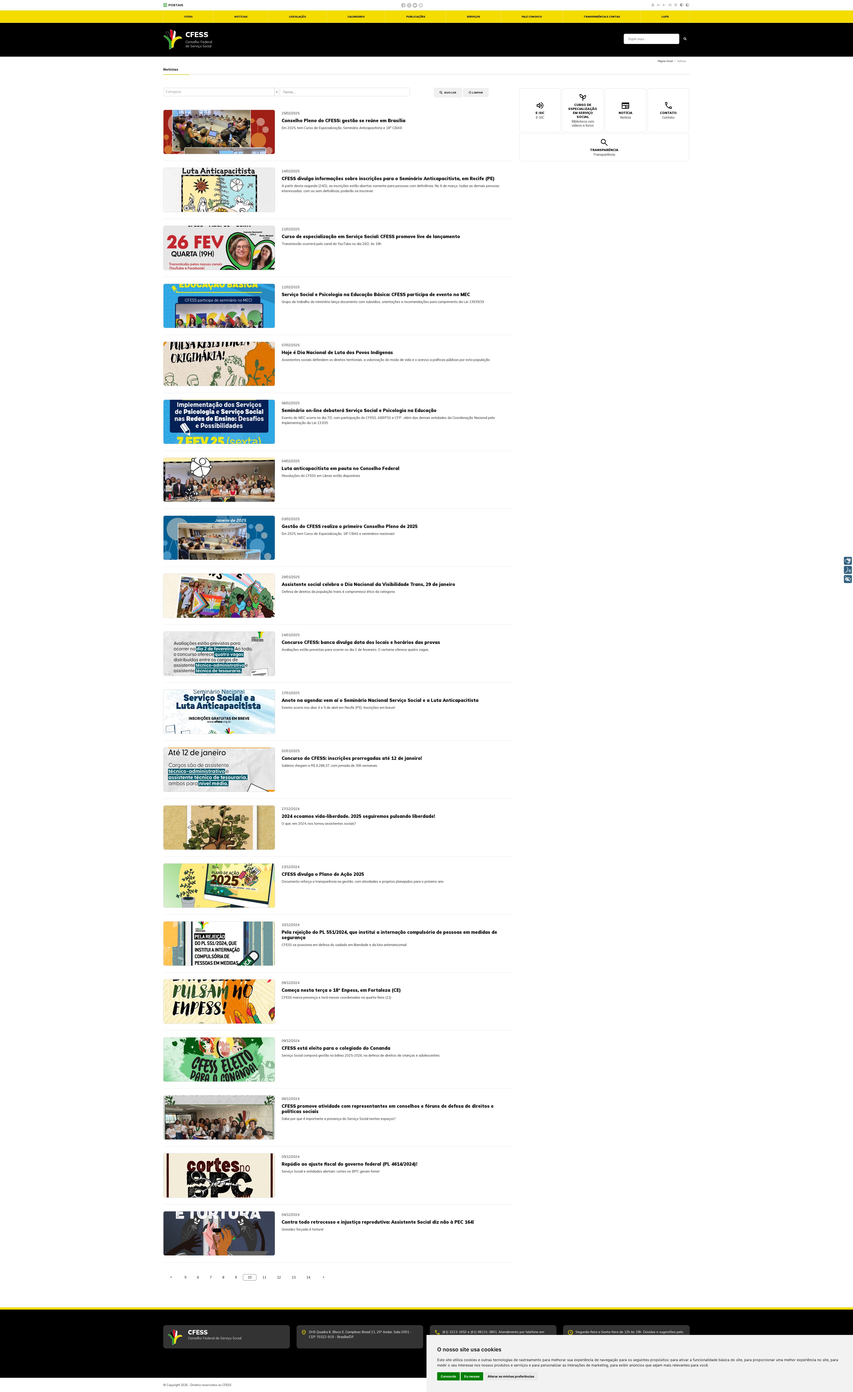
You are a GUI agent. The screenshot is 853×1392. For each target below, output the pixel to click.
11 (264, 1277)
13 (294, 1277)
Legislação (297, 16)
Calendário (356, 16)
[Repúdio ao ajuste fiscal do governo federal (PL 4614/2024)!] (219, 1175)
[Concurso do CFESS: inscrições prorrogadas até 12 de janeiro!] (219, 769)
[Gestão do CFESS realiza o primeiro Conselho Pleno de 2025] (219, 537)
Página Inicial (665, 61)
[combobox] (221, 92)
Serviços (473, 16)
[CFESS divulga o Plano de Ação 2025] (219, 885)
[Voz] (848, 570)
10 (250, 1277)
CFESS (188, 16)
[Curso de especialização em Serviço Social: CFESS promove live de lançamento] (219, 247)
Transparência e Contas (602, 16)
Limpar (477, 92)
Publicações (415, 16)
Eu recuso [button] (472, 1376)
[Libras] (848, 561)
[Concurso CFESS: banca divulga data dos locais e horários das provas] (219, 653)
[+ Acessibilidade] (848, 579)
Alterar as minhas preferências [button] (511, 1376)
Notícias (240, 16)
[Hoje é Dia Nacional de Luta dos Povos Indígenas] (219, 363)
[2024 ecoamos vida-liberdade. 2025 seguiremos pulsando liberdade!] (219, 827)
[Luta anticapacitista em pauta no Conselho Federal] (219, 479)
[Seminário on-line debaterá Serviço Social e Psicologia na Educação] (219, 421)
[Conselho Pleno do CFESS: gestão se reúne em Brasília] (219, 131)
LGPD (665, 16)
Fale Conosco (532, 16)
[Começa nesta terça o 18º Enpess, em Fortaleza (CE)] (219, 1001)
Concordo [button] (448, 1376)
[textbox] (219, 91)
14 (308, 1277)
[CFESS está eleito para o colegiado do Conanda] (219, 1059)
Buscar (450, 92)
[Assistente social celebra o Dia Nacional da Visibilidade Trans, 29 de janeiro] (219, 595)
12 (279, 1277)
